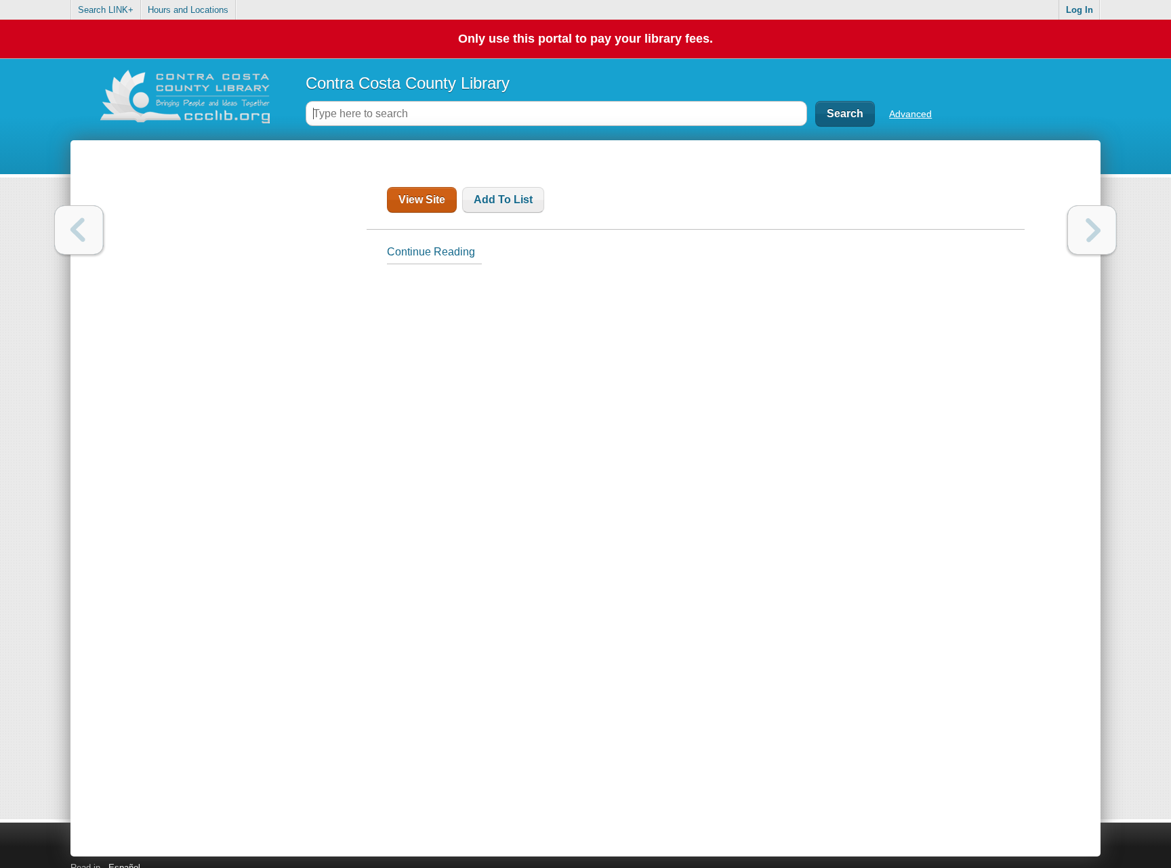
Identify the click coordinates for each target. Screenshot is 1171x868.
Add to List (503, 199)
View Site (421, 199)
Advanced (910, 113)
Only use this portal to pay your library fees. (585, 38)
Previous (79, 230)
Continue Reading (431, 251)
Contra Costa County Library (408, 83)
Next (1092, 230)
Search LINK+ (105, 10)
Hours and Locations (188, 10)
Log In (1079, 10)
